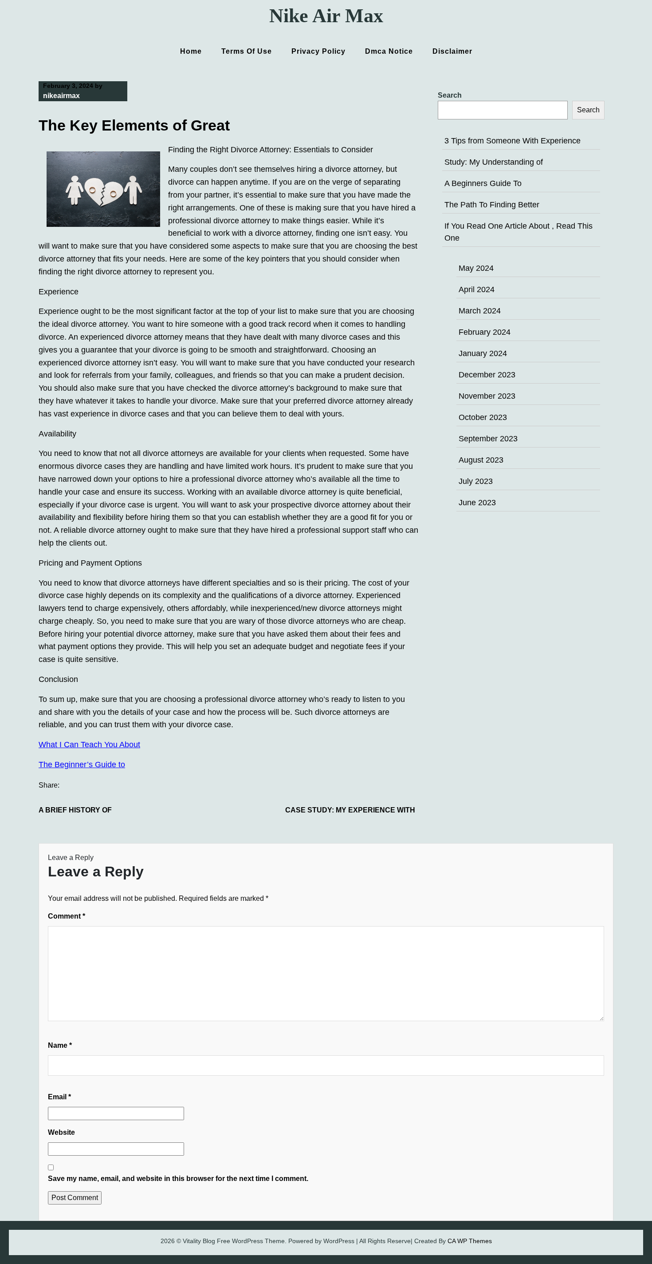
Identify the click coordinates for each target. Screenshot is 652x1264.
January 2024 (483, 353)
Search (450, 95)
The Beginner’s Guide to (82, 764)
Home (191, 51)
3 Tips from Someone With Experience (512, 140)
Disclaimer (452, 51)
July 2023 (476, 481)
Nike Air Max (326, 16)
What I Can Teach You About (89, 744)
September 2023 (488, 438)
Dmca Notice (389, 51)
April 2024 (477, 289)
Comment (66, 916)
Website (61, 1132)
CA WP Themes (470, 1240)
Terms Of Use (246, 51)
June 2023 (477, 502)
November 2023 (487, 396)
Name (60, 1045)
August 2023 (481, 460)
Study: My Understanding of (493, 162)
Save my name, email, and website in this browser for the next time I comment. (178, 1178)
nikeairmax (61, 95)
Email (59, 1097)
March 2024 (480, 310)
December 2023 (487, 374)
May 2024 (476, 268)
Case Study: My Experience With (350, 810)
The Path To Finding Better (491, 204)
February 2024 (485, 332)
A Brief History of (75, 810)
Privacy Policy (318, 51)
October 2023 (483, 417)
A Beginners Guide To (483, 183)
